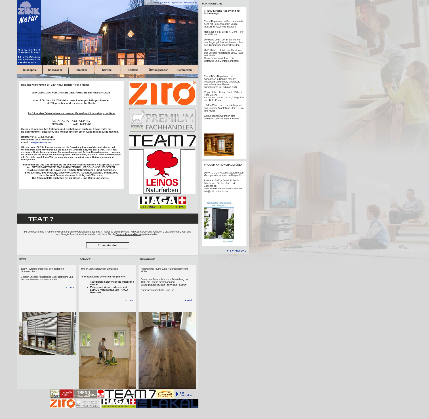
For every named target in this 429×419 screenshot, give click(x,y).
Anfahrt (165, 2)
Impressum (176, 2)
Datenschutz (190, 2)
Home (157, 2)
